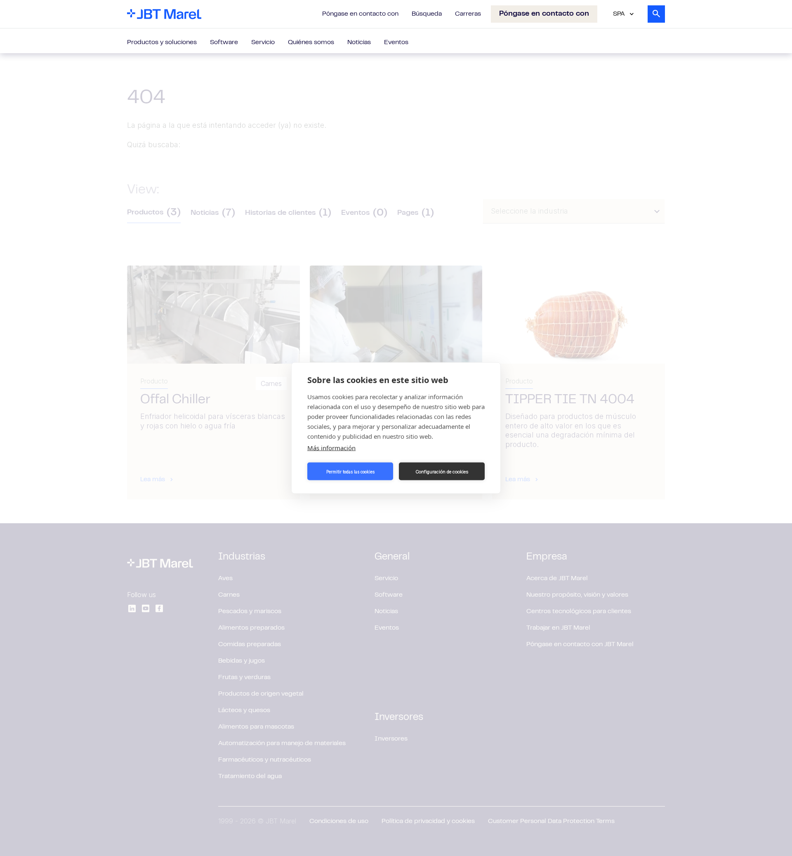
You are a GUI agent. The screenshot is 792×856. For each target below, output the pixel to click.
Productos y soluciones (162, 42)
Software (224, 42)
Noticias (359, 42)
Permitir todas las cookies (350, 471)
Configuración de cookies (441, 471)
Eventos (396, 42)
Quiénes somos (311, 42)
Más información (331, 448)
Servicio (263, 42)
